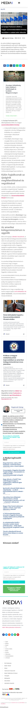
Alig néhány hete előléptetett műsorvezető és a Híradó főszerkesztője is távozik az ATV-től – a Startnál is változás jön (13, 499)
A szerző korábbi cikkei (18, 411)
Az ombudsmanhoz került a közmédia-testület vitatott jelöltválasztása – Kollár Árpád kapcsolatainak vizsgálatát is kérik (13, 525)
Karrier (7, 652)
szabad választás (9, 425)
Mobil (6, 650)
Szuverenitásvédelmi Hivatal (12, 427)
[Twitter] (6, 634)
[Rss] (9, 634)
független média (8, 420)
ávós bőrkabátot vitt (20, 291)
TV (6, 647)
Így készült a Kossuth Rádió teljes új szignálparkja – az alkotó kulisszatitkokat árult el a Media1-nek (13, 490)
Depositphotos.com (6, 399)
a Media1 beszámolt (18, 236)
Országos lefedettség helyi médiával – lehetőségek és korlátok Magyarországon (13, 89)
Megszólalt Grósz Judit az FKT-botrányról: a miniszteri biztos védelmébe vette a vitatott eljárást (13, 464)
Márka (7, 643)
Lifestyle (7, 658)
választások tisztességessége (13, 433)
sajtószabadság (19, 424)
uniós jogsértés (19, 431)
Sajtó (3, 9)
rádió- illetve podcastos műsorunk (11, 627)
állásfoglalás (13, 416)
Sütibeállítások (3, 703)
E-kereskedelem (9, 656)
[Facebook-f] (3, 634)
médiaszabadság (8, 424)
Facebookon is (17, 393)
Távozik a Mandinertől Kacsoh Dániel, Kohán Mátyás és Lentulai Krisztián (13, 533)
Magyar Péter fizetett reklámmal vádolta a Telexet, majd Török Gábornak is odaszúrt (13, 507)
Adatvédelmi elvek (14, 702)
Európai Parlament (19, 418)
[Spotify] (15, 634)
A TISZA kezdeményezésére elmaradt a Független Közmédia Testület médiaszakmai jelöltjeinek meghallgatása (13, 516)
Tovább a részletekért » (11, 115)
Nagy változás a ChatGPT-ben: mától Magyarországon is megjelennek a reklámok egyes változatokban (12, 481)
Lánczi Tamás (13, 422)
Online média (8, 649)
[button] (19, 2)
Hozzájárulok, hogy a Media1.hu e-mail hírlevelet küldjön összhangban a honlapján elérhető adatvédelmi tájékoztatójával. (13, 447)
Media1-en (18, 391)
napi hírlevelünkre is (15, 395)
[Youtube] (18, 634)
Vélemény (7, 654)
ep (12, 418)
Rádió (6, 645)
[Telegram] (12, 634)
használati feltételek (21, 702)
